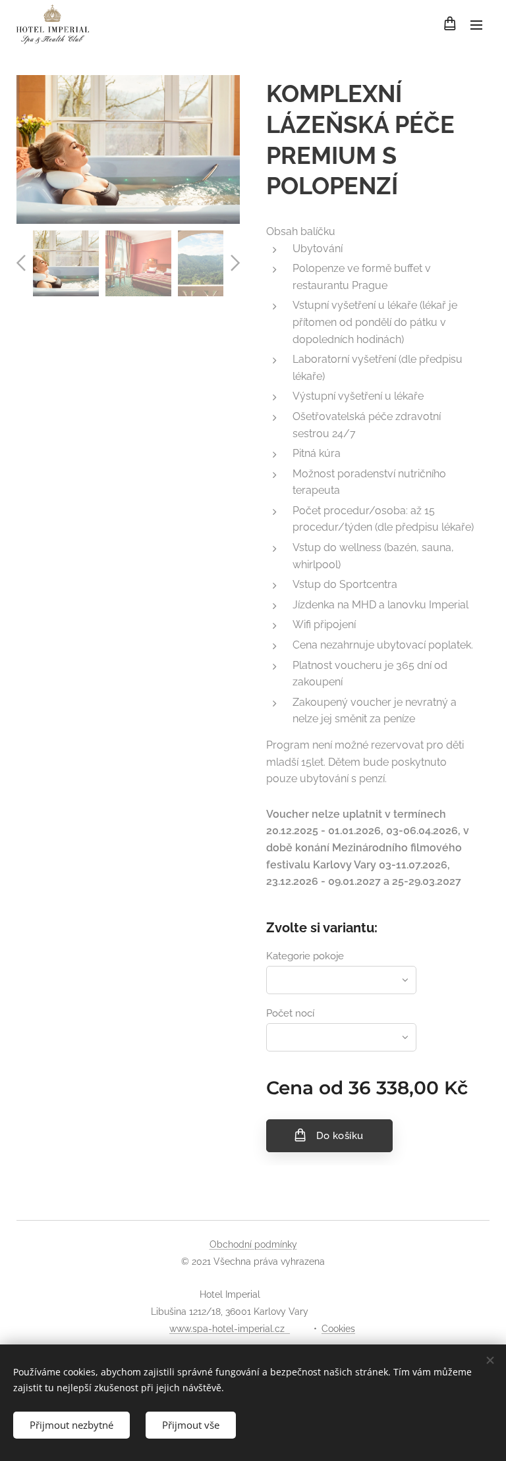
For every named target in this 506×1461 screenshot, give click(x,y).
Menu (476, 24)
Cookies (338, 1328)
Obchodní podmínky (253, 1244)
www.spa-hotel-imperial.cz (229, 1328)
